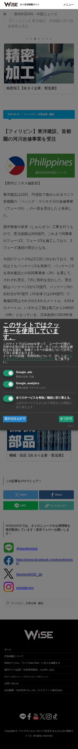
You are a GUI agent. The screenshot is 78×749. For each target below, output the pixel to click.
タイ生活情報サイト (29, 4)
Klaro (70, 426)
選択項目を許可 (15, 419)
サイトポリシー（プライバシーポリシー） (38, 357)
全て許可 (66, 419)
